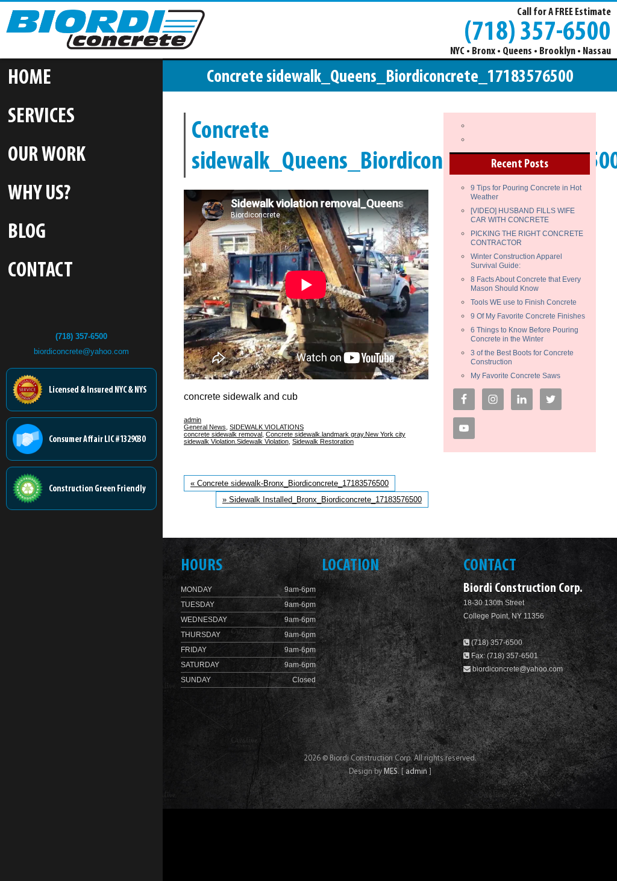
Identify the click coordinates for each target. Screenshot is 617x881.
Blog (27, 232)
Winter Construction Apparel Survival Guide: (516, 261)
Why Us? (39, 194)
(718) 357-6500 (537, 30)
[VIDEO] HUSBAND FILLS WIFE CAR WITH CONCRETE (523, 215)
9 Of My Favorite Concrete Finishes (528, 316)
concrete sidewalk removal (223, 434)
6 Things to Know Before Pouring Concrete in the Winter (524, 334)
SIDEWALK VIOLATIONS (267, 427)
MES (391, 772)
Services (41, 117)
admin (192, 419)
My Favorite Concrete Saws (515, 376)
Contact (40, 271)
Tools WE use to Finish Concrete (524, 302)
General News (205, 427)
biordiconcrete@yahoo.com (81, 351)
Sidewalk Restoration (323, 441)
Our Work (47, 155)
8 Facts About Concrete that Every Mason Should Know (526, 284)
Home (29, 78)
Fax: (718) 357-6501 (503, 656)
